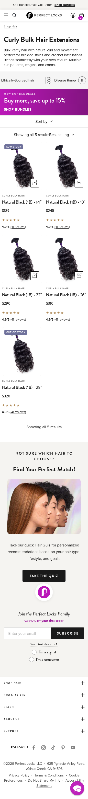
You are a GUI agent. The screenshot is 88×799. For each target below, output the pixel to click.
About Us (12, 720)
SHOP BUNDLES (17, 109)
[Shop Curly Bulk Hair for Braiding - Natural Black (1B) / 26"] (66, 259)
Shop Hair (10, 26)
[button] (77, 788)
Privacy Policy (19, 775)
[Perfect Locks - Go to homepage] (44, 592)
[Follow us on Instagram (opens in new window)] (43, 747)
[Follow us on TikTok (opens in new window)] (53, 747)
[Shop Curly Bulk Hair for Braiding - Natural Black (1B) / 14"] (22, 166)
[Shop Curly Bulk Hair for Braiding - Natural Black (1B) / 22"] (22, 259)
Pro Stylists (14, 696)
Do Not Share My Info (44, 780)
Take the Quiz (44, 576)
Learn (10, 708)
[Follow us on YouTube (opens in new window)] (72, 747)
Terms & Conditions (49, 775)
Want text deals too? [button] (44, 644)
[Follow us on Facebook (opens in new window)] (33, 747)
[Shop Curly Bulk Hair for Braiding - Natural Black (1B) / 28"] (22, 351)
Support (11, 732)
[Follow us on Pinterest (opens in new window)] (63, 747)
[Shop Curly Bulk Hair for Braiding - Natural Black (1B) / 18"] (66, 166)
